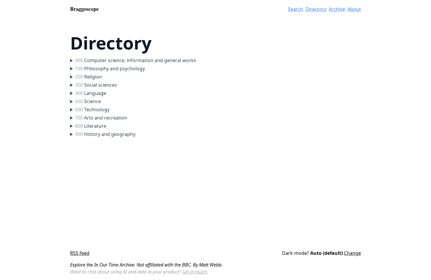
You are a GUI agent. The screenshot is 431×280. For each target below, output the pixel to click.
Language (90, 93)
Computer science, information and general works (135, 60)
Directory (316, 9)
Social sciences (96, 85)
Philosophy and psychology (110, 68)
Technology (92, 109)
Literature (90, 126)
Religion (88, 77)
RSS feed (79, 253)
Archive (337, 9)
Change (352, 253)
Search (295, 9)
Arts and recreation (101, 118)
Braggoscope (84, 9)
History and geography (105, 134)
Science (88, 101)
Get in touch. (195, 272)
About (354, 9)
